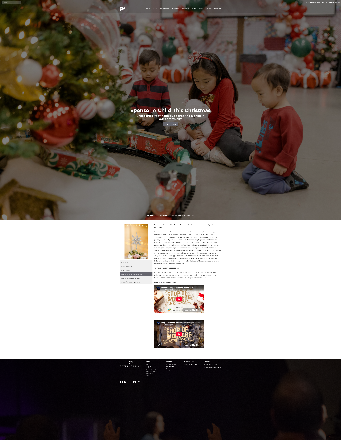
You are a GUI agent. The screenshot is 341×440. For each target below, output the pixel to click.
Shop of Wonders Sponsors (130, 282)
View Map (168, 371)
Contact (325, 2)
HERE (161, 282)
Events (201, 9)
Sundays (148, 366)
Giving (194, 9)
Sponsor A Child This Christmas (131, 274)
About (155, 9)
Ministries (175, 9)
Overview (124, 262)
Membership (150, 373)
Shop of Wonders (214, 9)
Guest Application (127, 266)
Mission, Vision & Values (153, 370)
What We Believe (151, 371)
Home (148, 9)
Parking (148, 375)
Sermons (185, 9)
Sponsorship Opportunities (130, 278)
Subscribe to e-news (313, 2)
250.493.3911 (213, 364)
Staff (147, 368)
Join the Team (126, 270)
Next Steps (164, 9)
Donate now (171, 124)
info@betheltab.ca (215, 367)
